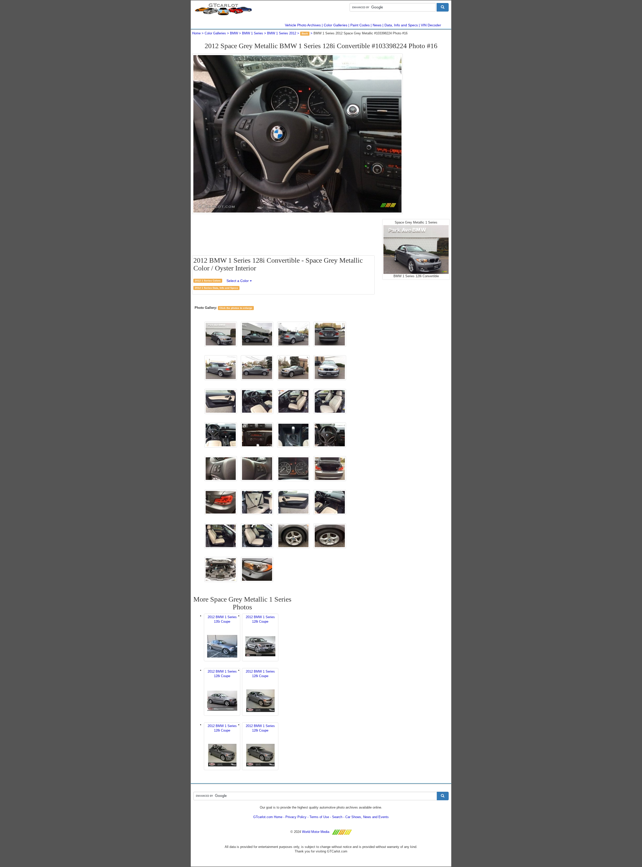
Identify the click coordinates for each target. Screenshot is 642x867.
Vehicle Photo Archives (303, 25)
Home (196, 33)
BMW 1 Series (252, 33)
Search (337, 817)
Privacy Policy (295, 817)
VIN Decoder (431, 25)
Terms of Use (319, 817)
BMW (234, 33)
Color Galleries (335, 25)
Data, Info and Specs (401, 25)
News (377, 25)
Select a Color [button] (238, 281)
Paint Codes (360, 25)
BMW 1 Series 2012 (281, 33)
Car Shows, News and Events (367, 817)
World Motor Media (315, 832)
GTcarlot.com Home (267, 817)
